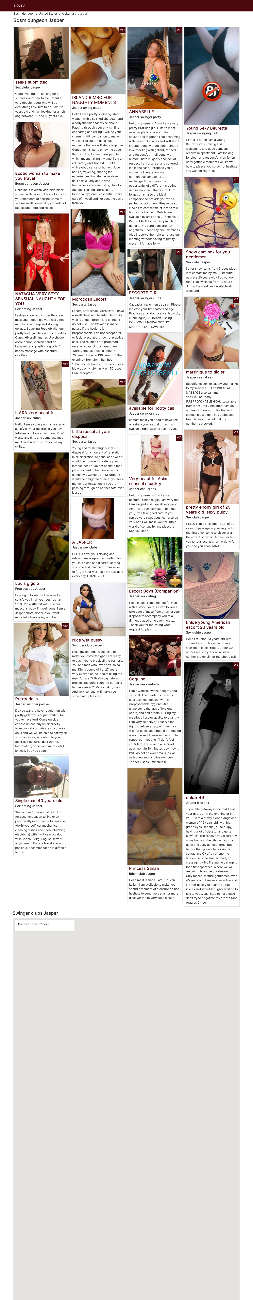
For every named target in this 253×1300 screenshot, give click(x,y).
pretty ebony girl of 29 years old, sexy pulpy (208, 510)
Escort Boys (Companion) (154, 591)
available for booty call (151, 408)
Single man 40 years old (38, 800)
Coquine (137, 678)
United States (48, 13)
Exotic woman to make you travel (37, 176)
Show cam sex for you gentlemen (208, 254)
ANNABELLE (141, 111)
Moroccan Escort (89, 299)
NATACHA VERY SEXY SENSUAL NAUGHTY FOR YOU (40, 298)
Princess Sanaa (144, 868)
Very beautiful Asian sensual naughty (149, 481)
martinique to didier (205, 372)
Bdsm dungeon (24, 13)
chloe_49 (195, 797)
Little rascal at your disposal (91, 434)
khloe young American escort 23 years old (208, 625)
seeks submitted (31, 82)
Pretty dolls (26, 698)
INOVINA (19, 6)
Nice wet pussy (87, 640)
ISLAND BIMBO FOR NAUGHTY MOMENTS (94, 100)
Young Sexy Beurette (206, 128)
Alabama (68, 13)
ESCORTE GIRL (144, 292)
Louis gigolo (27, 583)
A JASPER (82, 542)
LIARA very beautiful (35, 412)
